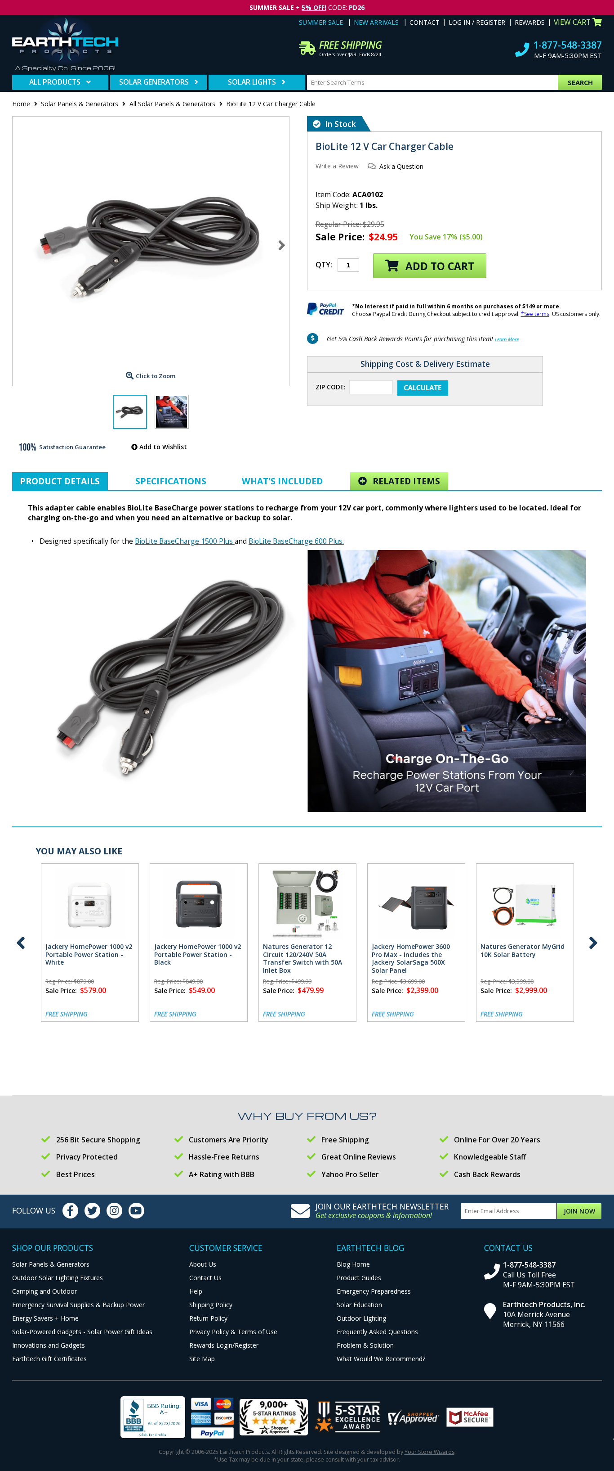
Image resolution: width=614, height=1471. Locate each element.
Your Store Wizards (429, 1452)
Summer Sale (321, 22)
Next (282, 245)
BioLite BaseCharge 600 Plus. (296, 541)
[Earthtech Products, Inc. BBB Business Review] (152, 1418)
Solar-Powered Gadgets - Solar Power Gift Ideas (82, 1331)
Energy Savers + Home (45, 1318)
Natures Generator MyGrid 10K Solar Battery (523, 950)
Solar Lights (252, 82)
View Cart (572, 22)
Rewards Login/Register (223, 1345)
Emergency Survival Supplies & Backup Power (78, 1304)
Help (195, 1291)
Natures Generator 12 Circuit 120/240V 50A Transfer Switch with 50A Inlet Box (302, 958)
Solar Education (359, 1304)
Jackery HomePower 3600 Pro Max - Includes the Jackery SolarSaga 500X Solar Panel (411, 958)
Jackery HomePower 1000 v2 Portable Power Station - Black (197, 954)
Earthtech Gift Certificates (49, 1358)
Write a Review (337, 166)
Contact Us (205, 1277)
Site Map (202, 1358)
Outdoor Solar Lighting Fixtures (57, 1277)
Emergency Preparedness (374, 1291)
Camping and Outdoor (44, 1291)
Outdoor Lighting (361, 1318)
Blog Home (353, 1264)
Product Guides (359, 1277)
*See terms (535, 314)
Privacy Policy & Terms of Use (233, 1331)
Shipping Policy (210, 1304)
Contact (424, 22)
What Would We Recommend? (381, 1358)
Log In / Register (477, 22)
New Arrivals (376, 22)
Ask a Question (401, 166)
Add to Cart (438, 266)
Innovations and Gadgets (48, 1345)
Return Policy (208, 1318)
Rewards (530, 22)
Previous (21, 943)
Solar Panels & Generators (79, 103)
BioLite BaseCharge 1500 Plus (185, 541)
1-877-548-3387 (567, 45)
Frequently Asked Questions (377, 1331)
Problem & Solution (365, 1345)
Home (21, 103)
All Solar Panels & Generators (172, 103)
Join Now (579, 1211)
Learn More (507, 339)
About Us (202, 1264)
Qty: (324, 265)
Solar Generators (154, 82)
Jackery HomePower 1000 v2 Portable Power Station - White (88, 954)
